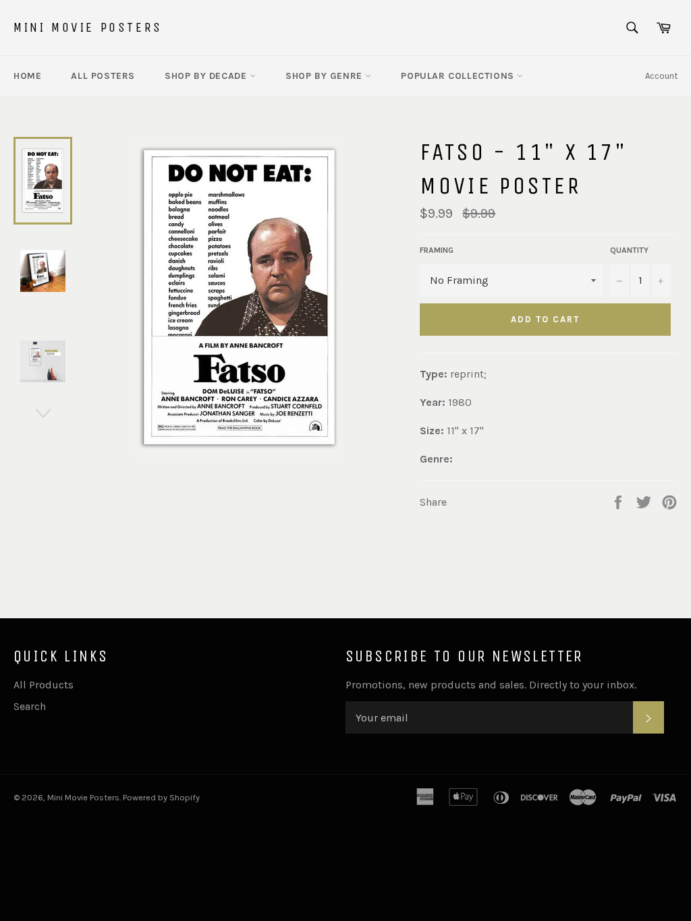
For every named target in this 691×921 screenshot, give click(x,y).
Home (27, 76)
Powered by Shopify (161, 797)
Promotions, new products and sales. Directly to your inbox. (491, 684)
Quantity (629, 250)
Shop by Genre (325, 76)
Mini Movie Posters (88, 27)
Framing (436, 250)
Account (661, 76)
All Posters (103, 76)
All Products (43, 684)
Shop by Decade (207, 76)
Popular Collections (459, 76)
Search (29, 706)
